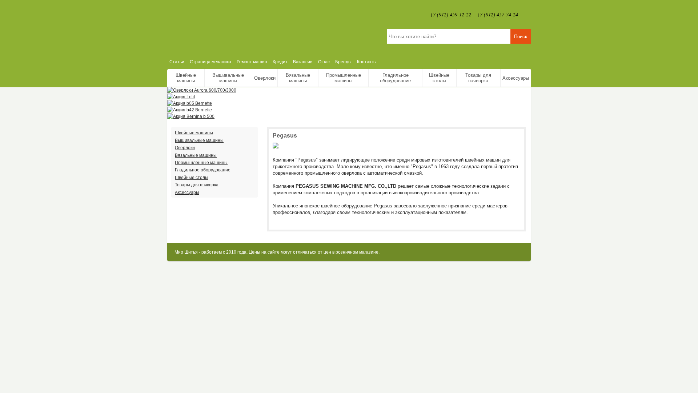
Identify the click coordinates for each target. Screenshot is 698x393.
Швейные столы (439, 77)
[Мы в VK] (527, 14)
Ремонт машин (252, 61)
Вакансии (303, 61)
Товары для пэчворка (478, 77)
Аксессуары (515, 78)
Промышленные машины (343, 77)
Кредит (280, 61)
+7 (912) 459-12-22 (450, 14)
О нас (324, 61)
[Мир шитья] (245, 27)
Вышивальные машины (228, 77)
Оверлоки (265, 78)
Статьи (176, 61)
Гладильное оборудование (395, 77)
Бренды (343, 61)
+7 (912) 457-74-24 (497, 14)
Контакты (367, 61)
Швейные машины (186, 77)
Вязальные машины (298, 77)
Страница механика (210, 61)
